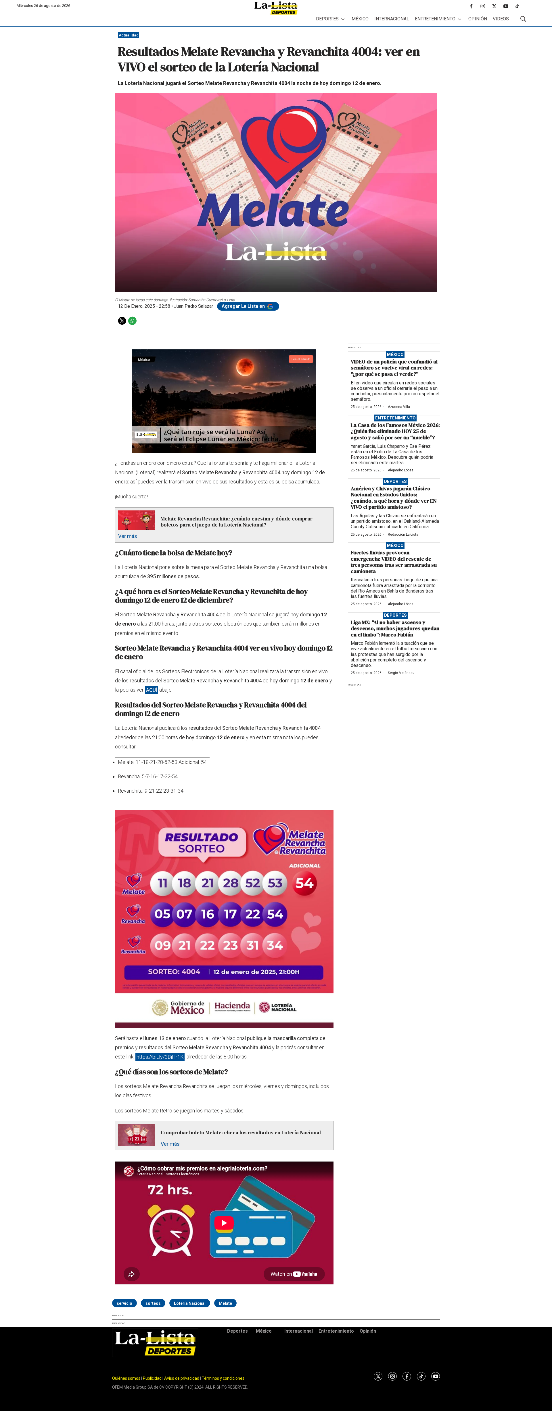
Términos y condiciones (223, 1378)
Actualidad (129, 35)
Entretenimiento (435, 19)
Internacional (391, 19)
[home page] (276, 8)
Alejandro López (400, 470)
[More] (342, 19)
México (360, 19)
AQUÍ (151, 690)
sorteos (153, 1303)
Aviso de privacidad (181, 1378)
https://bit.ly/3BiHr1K (160, 1057)
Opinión (477, 19)
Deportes (327, 19)
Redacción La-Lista (403, 535)
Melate (225, 1303)
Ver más (127, 536)
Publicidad (152, 1378)
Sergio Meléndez (401, 673)
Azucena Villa (399, 407)
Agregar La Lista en (244, 306)
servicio (124, 1303)
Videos (501, 19)
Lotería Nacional (190, 1303)
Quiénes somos (126, 1378)
